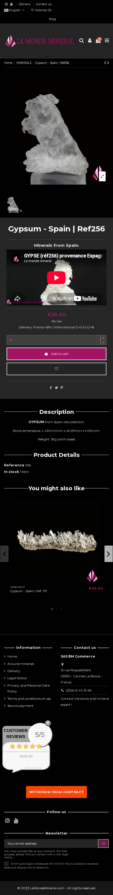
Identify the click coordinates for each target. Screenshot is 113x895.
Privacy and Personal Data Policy (28, 688)
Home (12, 656)
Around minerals (20, 664)
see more (33, 767)
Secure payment (20, 706)
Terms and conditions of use (29, 698)
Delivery (25, 4)
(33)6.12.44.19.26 (78, 690)
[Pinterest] (62, 388)
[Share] (51, 388)
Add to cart (60, 354)
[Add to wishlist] (56, 369)
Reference (14, 465)
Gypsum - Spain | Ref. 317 (28, 591)
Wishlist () (43, 10)
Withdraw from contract (56, 792)
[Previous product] (105, 63)
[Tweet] (56, 388)
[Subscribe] (103, 843)
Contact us (44, 4)
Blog (52, 19)
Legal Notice (17, 678)
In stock (11, 472)
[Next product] (108, 63)
